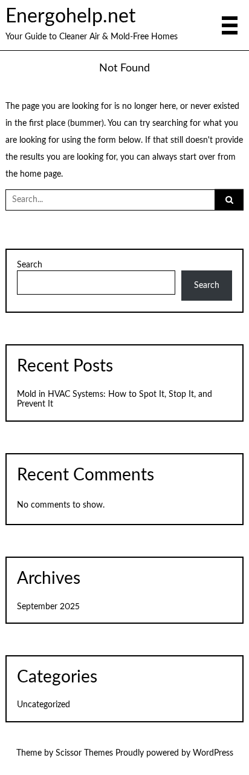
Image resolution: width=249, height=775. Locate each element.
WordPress (213, 753)
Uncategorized (43, 705)
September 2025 (48, 607)
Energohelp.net (70, 16)
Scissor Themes (84, 753)
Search (29, 265)
